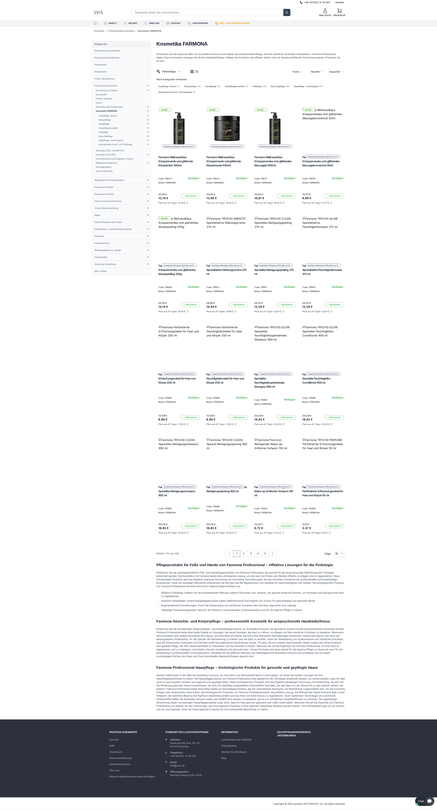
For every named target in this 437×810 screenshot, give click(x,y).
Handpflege (213, 86)
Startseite (99, 30)
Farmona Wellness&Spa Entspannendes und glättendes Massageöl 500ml (273, 161)
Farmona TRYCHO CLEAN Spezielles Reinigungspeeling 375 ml (274, 270)
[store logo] (106, 12)
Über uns (114, 770)
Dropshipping (228, 745)
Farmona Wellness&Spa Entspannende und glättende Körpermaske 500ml (223, 161)
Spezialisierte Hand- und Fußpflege (176, 92)
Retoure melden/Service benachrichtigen (132, 776)
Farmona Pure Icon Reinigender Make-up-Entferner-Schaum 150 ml (273, 491)
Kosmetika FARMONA (149, 30)
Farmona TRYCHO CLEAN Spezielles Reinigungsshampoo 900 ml (176, 491)
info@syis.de (177, 765)
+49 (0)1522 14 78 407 (317, 2)
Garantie (114, 739)
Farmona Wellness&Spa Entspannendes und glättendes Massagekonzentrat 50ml (321, 161)
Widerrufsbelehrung (120, 758)
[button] (424, 801)
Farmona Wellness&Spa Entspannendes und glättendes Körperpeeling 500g (177, 270)
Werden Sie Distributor (233, 751)
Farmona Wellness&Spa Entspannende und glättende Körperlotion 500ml (175, 161)
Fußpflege (259, 86)
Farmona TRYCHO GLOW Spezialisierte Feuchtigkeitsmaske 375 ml (322, 270)
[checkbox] (192, 72)
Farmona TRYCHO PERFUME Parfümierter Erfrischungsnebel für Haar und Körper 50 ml (322, 491)
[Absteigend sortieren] (158, 72)
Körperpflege (192, 86)
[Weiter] (273, 553)
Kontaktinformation (119, 764)
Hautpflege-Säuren (169, 86)
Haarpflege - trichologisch (308, 86)
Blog (223, 758)
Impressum (115, 751)
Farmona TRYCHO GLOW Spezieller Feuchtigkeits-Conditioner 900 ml (317, 378)
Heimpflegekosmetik (236, 86)
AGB (111, 745)
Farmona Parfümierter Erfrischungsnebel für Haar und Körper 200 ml (176, 378)
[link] (229, 553)
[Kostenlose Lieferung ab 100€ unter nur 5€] (227, 237)
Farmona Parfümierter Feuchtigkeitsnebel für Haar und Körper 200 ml (225, 378)
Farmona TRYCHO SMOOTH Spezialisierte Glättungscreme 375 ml (226, 270)
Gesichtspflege (280, 86)
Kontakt (340, 2)
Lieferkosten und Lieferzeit (236, 739)
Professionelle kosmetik (121, 30)
